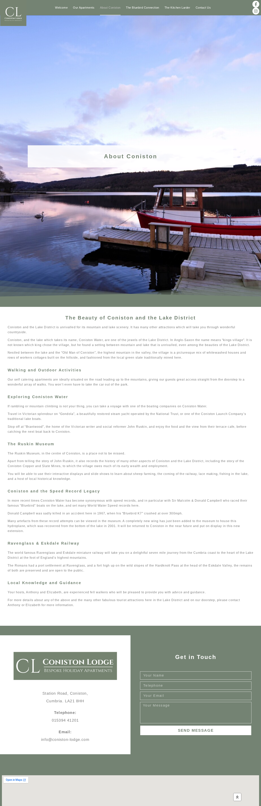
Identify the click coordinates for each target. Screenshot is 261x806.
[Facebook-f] (255, 4)
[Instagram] (255, 11)
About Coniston (110, 7)
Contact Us (203, 7)
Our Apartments (83, 7)
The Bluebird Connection (142, 7)
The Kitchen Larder (177, 7)
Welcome (61, 7)
